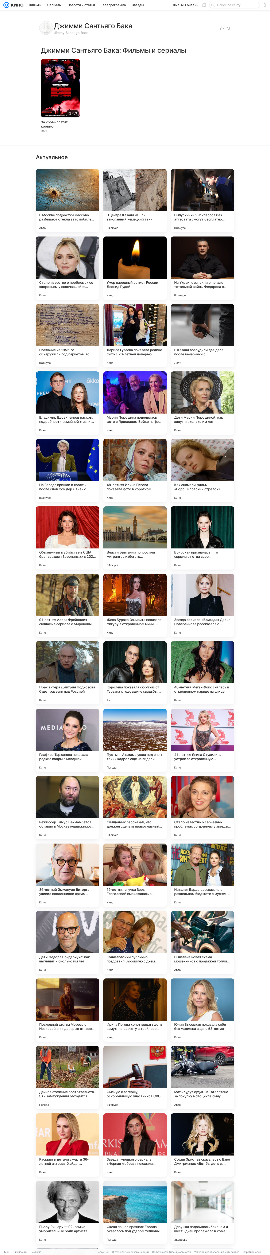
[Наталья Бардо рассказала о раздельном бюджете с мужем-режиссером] (202, 875)
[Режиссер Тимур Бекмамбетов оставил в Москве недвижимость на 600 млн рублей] (67, 807)
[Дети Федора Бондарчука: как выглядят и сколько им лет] (67, 942)
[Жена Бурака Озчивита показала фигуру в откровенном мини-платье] (135, 605)
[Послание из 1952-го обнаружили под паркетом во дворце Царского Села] (67, 335)
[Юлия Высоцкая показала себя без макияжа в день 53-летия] (202, 1010)
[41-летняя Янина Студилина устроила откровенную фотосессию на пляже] (202, 740)
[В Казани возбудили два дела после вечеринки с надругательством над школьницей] (202, 335)
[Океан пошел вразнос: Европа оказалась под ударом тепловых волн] (135, 1212)
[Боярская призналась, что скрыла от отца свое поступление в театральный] (202, 538)
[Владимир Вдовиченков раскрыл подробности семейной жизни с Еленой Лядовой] (67, 403)
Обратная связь (252, 1252)
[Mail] (6, 5)
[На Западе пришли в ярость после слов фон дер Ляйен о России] (67, 470)
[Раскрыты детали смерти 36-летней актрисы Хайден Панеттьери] (67, 1145)
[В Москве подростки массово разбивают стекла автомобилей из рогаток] (67, 200)
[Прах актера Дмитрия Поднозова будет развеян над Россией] (67, 672)
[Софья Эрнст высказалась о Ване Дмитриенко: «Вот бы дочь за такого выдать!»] (202, 1145)
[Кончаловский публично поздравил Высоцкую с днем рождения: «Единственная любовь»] (135, 942)
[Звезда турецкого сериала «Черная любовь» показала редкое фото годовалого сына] (135, 1145)
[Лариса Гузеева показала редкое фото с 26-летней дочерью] (135, 335)
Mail (6, 1252)
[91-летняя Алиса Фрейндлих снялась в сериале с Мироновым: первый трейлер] (67, 605)
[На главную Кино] (16, 5)
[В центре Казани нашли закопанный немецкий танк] (135, 200)
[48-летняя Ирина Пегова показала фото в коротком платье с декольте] (135, 470)
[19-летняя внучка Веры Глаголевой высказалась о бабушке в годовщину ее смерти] (135, 875)
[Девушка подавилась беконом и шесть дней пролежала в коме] (202, 1212)
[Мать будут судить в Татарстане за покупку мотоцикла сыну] (202, 1077)
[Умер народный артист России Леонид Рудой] (135, 268)
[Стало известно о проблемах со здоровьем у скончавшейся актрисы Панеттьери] (67, 268)
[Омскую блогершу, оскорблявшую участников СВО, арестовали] (135, 1077)
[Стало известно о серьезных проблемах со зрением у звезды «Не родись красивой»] (202, 807)
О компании (20, 1252)
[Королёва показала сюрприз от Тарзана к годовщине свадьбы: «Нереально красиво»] (135, 672)
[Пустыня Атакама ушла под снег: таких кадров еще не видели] (135, 740)
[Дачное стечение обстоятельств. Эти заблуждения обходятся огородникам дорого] (67, 1077)
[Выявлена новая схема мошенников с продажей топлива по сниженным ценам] (202, 942)
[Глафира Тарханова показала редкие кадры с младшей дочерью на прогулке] (67, 740)
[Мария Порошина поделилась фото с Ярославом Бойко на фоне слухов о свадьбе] (135, 403)
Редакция (103, 1252)
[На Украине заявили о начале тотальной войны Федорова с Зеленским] (202, 268)
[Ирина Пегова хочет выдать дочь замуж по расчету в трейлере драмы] (135, 1010)
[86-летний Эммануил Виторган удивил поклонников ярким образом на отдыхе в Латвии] (67, 875)
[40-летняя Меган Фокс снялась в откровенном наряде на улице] (202, 672)
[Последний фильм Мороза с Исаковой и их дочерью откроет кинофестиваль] (67, 1010)
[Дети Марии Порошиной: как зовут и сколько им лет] (202, 403)
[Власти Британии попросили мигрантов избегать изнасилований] (135, 538)
